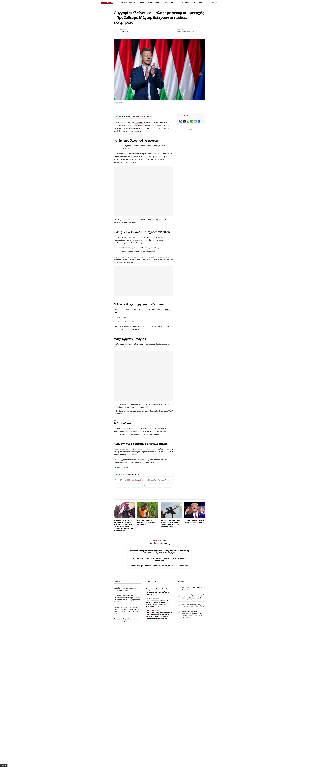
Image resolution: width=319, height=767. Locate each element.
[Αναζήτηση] (213, 2)
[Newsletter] (216, 2)
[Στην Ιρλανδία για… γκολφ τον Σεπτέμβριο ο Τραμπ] (194, 510)
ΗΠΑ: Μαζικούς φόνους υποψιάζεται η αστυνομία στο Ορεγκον (146, 522)
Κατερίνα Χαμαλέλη (124, 31)
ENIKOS (107, 2)
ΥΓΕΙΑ (194, 2)
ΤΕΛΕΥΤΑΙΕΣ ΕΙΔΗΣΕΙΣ (121, 581)
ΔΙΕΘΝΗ (150, 2)
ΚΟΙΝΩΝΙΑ (158, 2)
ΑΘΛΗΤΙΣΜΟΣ (169, 2)
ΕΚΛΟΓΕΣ (117, 467)
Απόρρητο (4, 765)
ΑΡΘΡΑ (200, 2)
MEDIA (187, 2)
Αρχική (116, 7)
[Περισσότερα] (207, 3)
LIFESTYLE (179, 2)
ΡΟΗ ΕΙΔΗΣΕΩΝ (122, 2)
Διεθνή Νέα (123, 7)
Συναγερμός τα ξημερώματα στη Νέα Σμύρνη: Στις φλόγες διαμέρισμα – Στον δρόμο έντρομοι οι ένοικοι (193, 597)
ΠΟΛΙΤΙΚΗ (132, 2)
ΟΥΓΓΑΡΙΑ (125, 467)
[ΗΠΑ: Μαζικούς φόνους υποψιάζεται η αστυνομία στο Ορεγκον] (147, 510)
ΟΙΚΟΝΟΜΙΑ (142, 2)
